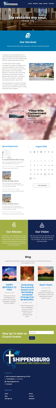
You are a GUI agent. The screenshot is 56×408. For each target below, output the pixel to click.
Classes (8, 168)
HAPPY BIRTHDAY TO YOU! (9, 287)
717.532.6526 (10, 379)
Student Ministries (14, 168)
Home (30, 3)
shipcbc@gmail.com (13, 381)
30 (30, 178)
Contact (51, 3)
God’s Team (45, 284)
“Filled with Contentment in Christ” (37, 113)
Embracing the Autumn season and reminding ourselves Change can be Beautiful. (27, 292)
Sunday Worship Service (10, 181)
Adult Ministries (19, 166)
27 (45, 174)
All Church (9, 191)
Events (45, 3)
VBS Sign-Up (8, 398)
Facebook (9, 384)
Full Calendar (42, 185)
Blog (40, 3)
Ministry (35, 3)
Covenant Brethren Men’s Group (13, 160)
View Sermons (38, 122)
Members (32, 398)
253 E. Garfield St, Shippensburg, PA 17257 (18, 376)
